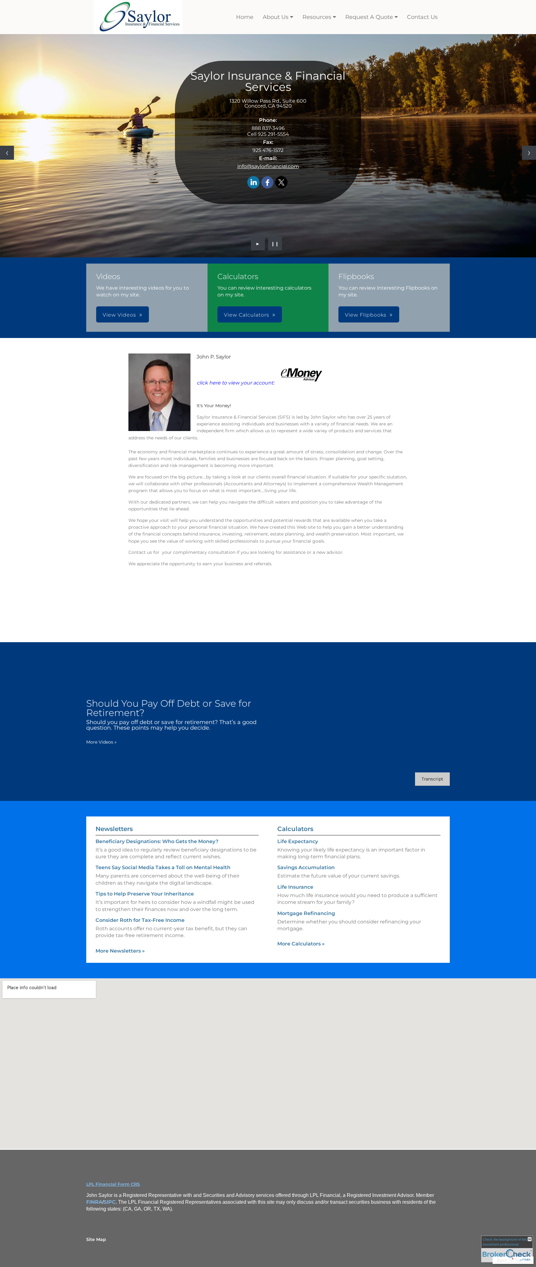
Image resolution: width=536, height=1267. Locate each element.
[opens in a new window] (301, 383)
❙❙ (275, 243)
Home (244, 17)
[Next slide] (529, 153)
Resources (316, 17)
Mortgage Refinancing (306, 913)
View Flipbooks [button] (365, 315)
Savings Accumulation (306, 867)
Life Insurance (295, 887)
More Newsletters (120, 951)
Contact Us (422, 17)
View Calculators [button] (246, 315)
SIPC (110, 1202)
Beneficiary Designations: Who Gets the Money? (157, 841)
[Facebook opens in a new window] (267, 182)
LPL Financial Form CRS (113, 1184)
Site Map (96, 1239)
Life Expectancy (297, 841)
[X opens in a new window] (281, 182)
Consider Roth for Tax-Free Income (140, 920)
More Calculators (301, 944)
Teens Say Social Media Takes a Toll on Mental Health (163, 867)
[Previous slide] (7, 153)
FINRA (94, 1202)
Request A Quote (369, 17)
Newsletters (114, 829)
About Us (275, 17)
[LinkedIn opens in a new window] (253, 182)
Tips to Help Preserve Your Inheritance (145, 894)
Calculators (295, 829)
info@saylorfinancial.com (268, 166)
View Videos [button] (119, 315)
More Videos (101, 742)
